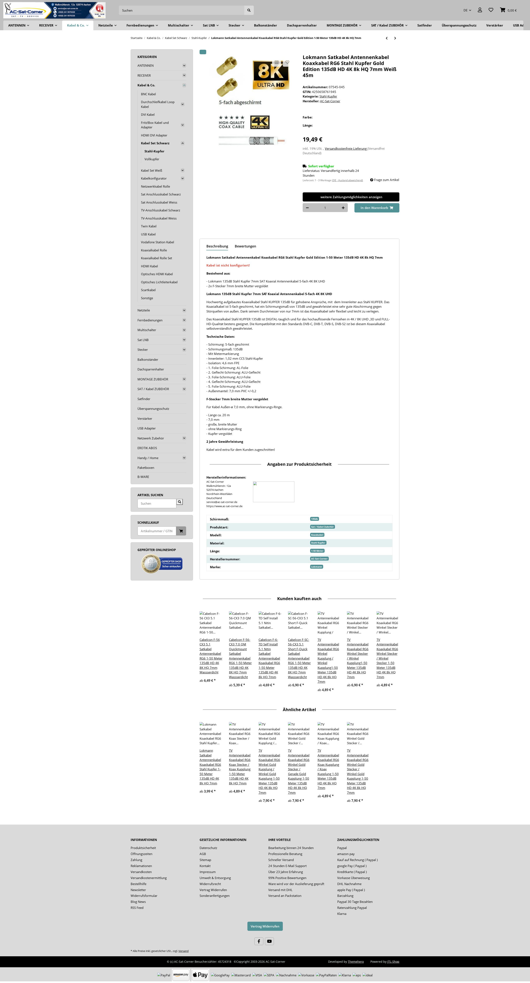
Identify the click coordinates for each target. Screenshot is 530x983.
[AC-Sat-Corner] (54, 10)
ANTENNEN (145, 65)
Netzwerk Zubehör (150, 438)
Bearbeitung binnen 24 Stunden (291, 848)
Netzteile (143, 310)
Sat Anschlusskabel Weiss (159, 202)
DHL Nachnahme (349, 884)
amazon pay (346, 854)
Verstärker (144, 418)
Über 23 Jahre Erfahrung (285, 872)
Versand (183, 951)
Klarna (341, 914)
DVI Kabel (148, 114)
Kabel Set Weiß (151, 170)
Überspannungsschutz (153, 408)
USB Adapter (146, 428)
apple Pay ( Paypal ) (351, 890)
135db (314, 518)
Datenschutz (208, 848)
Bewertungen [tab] (245, 246)
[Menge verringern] (307, 207)
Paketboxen (145, 468)
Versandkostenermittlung (149, 878)
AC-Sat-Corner (319, 558)
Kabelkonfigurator (154, 178)
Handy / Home (147, 458)
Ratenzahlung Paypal (352, 908)
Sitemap (205, 860)
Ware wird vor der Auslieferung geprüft (296, 884)
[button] (480, 10)
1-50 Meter (317, 550)
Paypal (342, 848)
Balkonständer (147, 359)
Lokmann (316, 566)
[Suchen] (249, 10)
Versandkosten (141, 872)
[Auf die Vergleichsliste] (276, 62)
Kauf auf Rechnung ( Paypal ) (357, 860)
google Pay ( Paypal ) (351, 866)
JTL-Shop (393, 962)
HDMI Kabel (149, 266)
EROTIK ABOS (147, 448)
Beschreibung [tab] (217, 246)
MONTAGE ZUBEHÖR (152, 379)
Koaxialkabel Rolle (154, 250)
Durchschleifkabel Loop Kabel (158, 104)
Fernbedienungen (150, 320)
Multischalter (146, 330)
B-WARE (143, 477)
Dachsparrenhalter (150, 369)
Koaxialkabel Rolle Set (156, 258)
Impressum (208, 872)
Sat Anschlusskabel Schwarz (161, 194)
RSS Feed (137, 908)
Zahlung (136, 860)
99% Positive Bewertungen (287, 878)
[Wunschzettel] (491, 10)
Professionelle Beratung (285, 854)
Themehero (356, 962)
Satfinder (143, 399)
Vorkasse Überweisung (353, 878)
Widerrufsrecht (210, 884)
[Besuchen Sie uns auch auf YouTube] (269, 941)
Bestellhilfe (138, 884)
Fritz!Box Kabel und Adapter (155, 125)
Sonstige (147, 298)
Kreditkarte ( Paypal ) (352, 872)
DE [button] (465, 10)
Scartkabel (148, 290)
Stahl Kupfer (318, 542)
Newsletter (138, 890)
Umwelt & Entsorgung (215, 878)
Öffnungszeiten (141, 854)
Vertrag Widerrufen (213, 890)
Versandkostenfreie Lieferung (346, 148)
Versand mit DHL (280, 890)
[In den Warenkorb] (203, 52)
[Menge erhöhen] (343, 207)
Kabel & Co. (146, 85)
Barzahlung (345, 896)
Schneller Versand (281, 860)
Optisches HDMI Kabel (157, 274)
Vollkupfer (152, 159)
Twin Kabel (149, 226)
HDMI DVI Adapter (154, 135)
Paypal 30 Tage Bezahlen (355, 902)
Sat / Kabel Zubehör (322, 526)
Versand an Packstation (284, 896)
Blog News (138, 902)
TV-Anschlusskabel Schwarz (160, 210)
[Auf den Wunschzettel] (287, 62)
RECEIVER (144, 75)
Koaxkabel (317, 534)
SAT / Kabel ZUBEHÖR (153, 389)
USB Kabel (148, 234)
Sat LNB (143, 340)
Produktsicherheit (143, 848)
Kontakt (205, 866)
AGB (203, 854)
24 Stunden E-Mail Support (287, 866)
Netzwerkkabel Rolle (155, 186)
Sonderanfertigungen (215, 896)
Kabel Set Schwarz (155, 143)
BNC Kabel (148, 94)
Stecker (142, 349)
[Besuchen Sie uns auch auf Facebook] (258, 941)
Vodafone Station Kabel (157, 242)
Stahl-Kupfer (328, 96)
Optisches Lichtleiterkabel (159, 282)
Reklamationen (141, 866)
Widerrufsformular (144, 896)
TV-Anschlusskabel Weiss (159, 218)
